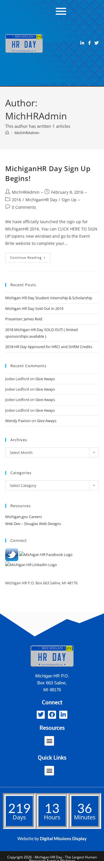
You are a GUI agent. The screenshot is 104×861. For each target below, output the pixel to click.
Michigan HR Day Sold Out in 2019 (34, 308)
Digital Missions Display (63, 838)
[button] (49, 741)
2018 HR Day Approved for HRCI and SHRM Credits (48, 346)
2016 (16, 199)
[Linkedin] (82, 43)
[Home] (7, 132)
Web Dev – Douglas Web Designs (33, 523)
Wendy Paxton (18, 420)
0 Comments (24, 207)
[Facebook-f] (89, 43)
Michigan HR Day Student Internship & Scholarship (48, 297)
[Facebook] (52, 715)
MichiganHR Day (41, 199)
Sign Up (69, 199)
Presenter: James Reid (23, 319)
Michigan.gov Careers (23, 516)
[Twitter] (96, 43)
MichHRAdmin (26, 132)
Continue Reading (30, 256)
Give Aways (45, 378)
